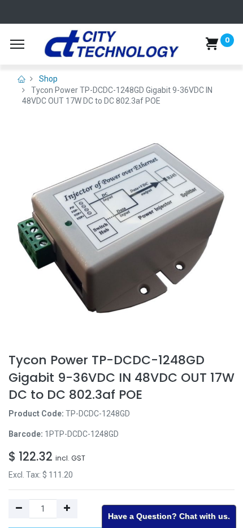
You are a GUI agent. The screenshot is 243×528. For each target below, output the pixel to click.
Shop (48, 78)
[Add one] (67, 508)
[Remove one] (18, 508)
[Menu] (17, 44)
